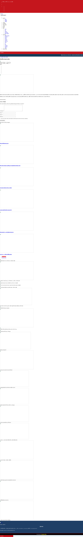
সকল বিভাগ (4, 34)
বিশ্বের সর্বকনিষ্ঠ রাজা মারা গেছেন (4, 143)
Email (1, 114)
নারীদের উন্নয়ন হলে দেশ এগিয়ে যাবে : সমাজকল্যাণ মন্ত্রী (7, 260)
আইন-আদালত (5, 24)
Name (1, 112)
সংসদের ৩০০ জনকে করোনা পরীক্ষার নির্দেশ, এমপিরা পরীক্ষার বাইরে (8, 440)
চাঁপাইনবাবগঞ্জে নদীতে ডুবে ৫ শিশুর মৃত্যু (5, 331)
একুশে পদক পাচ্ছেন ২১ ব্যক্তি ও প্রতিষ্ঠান (5, 460)
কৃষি (5, 30)
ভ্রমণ (5, 29)
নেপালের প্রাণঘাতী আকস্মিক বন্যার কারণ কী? (6, 210)
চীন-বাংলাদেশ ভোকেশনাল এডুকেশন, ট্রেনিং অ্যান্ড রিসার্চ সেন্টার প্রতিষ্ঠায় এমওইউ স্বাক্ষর (11, 305)
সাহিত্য (6, 31)
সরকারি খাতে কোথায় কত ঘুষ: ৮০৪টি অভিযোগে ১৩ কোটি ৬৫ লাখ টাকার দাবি (10, 280)
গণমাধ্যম (6, 40)
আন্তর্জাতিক (4, 23)
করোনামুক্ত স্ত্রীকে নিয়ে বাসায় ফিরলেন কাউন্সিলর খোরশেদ (7, 387)
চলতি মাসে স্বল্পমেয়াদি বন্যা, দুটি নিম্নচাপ (5, 422)
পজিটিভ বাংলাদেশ (7, 35)
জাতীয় (5, 19)
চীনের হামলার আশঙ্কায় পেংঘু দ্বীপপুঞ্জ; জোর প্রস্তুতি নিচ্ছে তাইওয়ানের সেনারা (10, 165)
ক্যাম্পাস (6, 39)
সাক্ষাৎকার (6, 46)
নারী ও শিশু (6, 41)
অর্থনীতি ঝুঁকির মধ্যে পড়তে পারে (4, 500)
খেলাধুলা (4, 25)
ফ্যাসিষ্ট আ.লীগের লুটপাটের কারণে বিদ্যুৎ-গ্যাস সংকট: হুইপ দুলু (8, 329)
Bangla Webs (44, 534)
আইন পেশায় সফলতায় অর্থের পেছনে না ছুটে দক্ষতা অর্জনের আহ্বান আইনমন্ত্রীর (10, 285)
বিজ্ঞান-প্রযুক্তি (7, 33)
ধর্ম (5, 43)
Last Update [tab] (4, 256)
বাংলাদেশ (4, 18)
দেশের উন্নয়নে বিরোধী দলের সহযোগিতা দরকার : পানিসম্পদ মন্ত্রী (8, 287)
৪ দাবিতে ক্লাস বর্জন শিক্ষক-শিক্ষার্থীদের (5, 520)
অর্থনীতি (6, 21)
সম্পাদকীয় (6, 45)
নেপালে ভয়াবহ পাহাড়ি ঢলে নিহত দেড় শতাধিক (6, 187)
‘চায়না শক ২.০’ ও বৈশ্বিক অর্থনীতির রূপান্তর (6, 254)
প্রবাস (5, 42)
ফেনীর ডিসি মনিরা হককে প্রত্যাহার (4, 308)
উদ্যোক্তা (6, 36)
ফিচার (3, 28)
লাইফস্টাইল (6, 32)
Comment (2, 110)
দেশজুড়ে (4, 22)
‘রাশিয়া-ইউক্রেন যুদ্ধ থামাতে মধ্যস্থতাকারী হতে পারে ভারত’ (8, 480)
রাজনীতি (6, 20)
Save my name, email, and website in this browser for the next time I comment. (14, 118)
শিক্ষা (5, 44)
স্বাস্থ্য (5, 47)
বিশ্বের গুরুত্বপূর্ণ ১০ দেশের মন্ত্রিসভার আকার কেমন (6, 232)
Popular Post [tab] (4, 257)
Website (1, 116)
